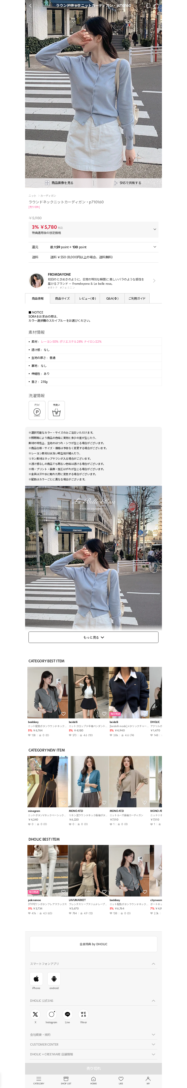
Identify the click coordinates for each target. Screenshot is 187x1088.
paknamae (34, 900)
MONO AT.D (76, 811)
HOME (93, 1083)
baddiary (33, 722)
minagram (34, 811)
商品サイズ (62, 298)
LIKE (121, 1083)
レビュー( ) (87, 298)
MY (148, 1083)
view (153, 281)
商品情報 (38, 298)
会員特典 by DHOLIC (93, 944)
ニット (32, 196)
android (54, 988)
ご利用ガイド (137, 298)
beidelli (73, 722)
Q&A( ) (112, 298)
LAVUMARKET (77, 900)
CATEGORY (38, 1083)
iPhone (36, 988)
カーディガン (48, 196)
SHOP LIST (66, 1083)
